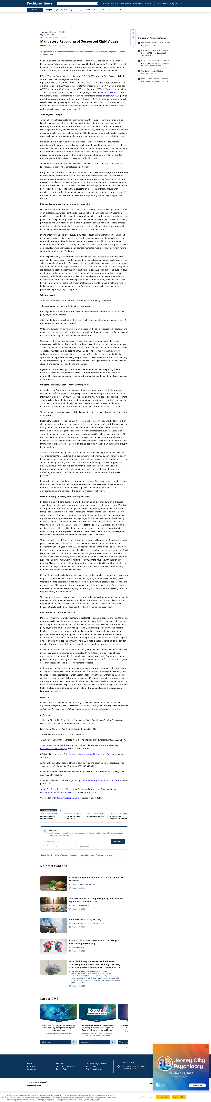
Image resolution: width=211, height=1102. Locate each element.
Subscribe (117, 841)
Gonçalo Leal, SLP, (76, 980)
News (107, 3)
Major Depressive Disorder (117, 10)
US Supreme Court (108, 92)
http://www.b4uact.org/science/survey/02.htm (98, 780)
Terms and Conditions (65, 1066)
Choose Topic (33, 10)
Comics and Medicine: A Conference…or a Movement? (49, 817)
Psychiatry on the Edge (72, 816)
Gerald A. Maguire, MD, (80, 971)
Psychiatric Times (47, 34)
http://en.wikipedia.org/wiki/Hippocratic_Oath (90, 754)
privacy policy (84, 846)
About (29, 1063)
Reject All (163, 1097)
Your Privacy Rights (94, 1069)
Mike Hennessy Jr (78, 947)
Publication (137, 3)
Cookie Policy (95, 1100)
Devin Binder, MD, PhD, (92, 980)
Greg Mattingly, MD (77, 982)
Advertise (31, 1066)
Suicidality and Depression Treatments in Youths (95, 817)
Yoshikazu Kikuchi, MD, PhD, (102, 974)
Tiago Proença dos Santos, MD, (108, 978)
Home (151, 1084)
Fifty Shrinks (115, 816)
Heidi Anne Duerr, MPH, (98, 971)
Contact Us (31, 1069)
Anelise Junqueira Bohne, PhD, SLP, (83, 978)
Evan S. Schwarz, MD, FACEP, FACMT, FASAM (88, 923)
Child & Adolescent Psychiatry (66, 855)
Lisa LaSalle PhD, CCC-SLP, (79, 976)
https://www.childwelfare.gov (53, 748)
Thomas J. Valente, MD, (98, 976)
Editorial (59, 1063)
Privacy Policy (61, 1069)
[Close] (207, 1096)
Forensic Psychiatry (87, 855)
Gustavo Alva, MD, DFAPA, (111, 980)
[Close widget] (206, 1046)
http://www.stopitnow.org (67, 798)
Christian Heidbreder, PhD (81, 905)
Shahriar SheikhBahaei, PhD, (80, 974)
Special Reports (47, 855)
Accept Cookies (178, 1097)
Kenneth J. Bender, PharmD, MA (83, 884)
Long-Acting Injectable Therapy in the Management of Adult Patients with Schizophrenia (80, 10)
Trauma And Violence (104, 855)
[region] (105, 1097)
